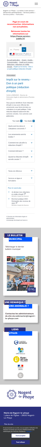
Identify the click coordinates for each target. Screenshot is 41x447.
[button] (20, 127)
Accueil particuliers (13, 60)
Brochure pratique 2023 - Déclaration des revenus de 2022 (21, 201)
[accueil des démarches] (20, 45)
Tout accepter (20, 435)
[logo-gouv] (20, 365)
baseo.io (24, 220)
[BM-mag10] (20, 255)
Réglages (29, 431)
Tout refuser (20, 442)
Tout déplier (28, 121)
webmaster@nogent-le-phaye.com (20, 317)
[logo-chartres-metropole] (20, 340)
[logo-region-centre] (20, 348)
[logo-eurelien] (20, 357)
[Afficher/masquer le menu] (36, 4)
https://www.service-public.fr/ (20, 37)
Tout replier (16, 121)
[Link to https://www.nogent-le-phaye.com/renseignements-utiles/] (20, 375)
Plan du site (8, 424)
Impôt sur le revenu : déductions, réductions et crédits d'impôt (20, 64)
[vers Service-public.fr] (20, 54)
